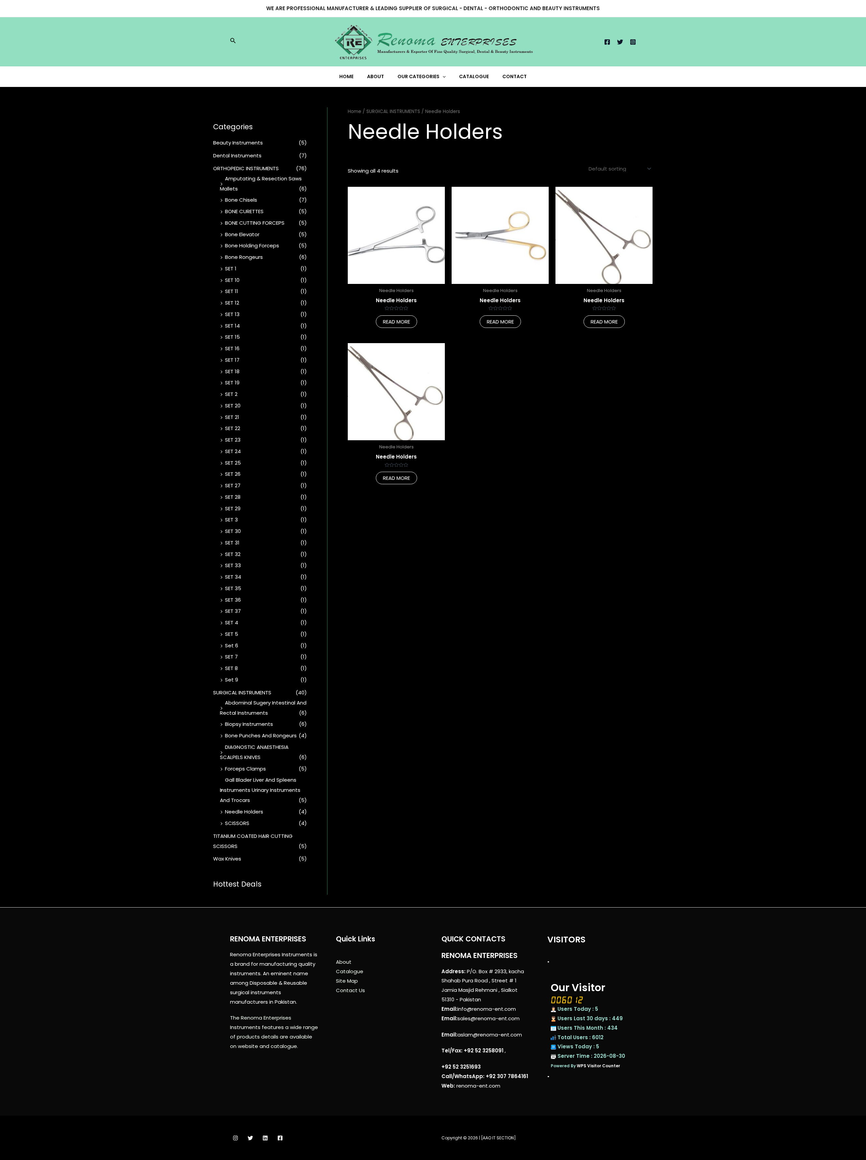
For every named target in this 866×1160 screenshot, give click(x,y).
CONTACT (514, 76)
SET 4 (231, 622)
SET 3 (231, 519)
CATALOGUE (474, 76)
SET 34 (233, 576)
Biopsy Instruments (249, 724)
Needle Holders (244, 811)
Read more (396, 321)
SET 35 (233, 588)
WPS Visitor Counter (598, 1066)
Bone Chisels (241, 199)
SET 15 (232, 336)
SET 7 (231, 656)
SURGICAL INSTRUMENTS (242, 692)
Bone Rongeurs (244, 257)
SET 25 (233, 462)
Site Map (347, 980)
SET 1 (230, 268)
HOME (346, 76)
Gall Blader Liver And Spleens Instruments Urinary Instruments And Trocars (260, 790)
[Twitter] (620, 42)
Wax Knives (227, 858)
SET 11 (231, 291)
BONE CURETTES (244, 211)
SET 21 (232, 417)
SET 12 (232, 302)
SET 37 (233, 611)
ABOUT (375, 76)
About (343, 961)
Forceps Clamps (245, 768)
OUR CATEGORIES (418, 76)
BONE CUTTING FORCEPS (254, 222)
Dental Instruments (237, 155)
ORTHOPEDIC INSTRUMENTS (246, 168)
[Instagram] (633, 42)
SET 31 (232, 542)
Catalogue (349, 971)
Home (354, 111)
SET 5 (231, 634)
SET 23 (233, 439)
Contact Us (350, 990)
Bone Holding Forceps (252, 245)
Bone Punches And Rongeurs (261, 735)
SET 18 (232, 371)
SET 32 (233, 554)
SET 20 (233, 405)
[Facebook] (607, 42)
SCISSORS (237, 823)
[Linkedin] (265, 1138)
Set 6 (231, 645)
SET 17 (232, 359)
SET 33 (233, 565)
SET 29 (233, 508)
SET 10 (232, 280)
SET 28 (233, 496)
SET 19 (232, 382)
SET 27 (233, 485)
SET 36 (233, 599)
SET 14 (232, 325)
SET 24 (233, 451)
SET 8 (231, 668)
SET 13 (232, 314)
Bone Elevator (242, 234)
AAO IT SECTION (498, 1138)
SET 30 (233, 531)
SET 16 (232, 348)
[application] (442, 76)
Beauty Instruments (238, 142)
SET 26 (233, 473)
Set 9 (231, 679)
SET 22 (232, 428)
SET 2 (231, 394)
